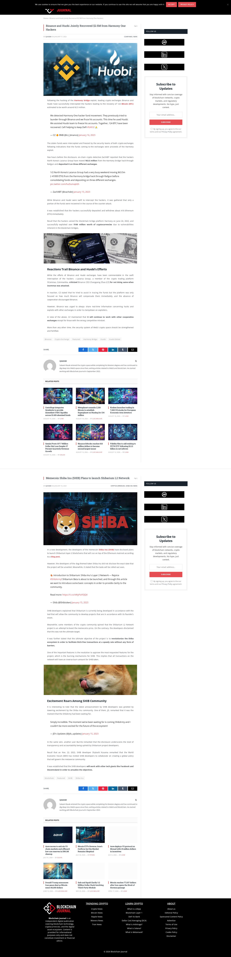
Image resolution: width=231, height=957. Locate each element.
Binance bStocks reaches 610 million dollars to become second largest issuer (90, 446)
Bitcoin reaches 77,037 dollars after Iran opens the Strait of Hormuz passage (123, 885)
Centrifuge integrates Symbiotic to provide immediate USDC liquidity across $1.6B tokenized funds (57, 411)
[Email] (34, 135)
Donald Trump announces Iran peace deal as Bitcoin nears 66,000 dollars (56, 885)
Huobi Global (114, 339)
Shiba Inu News (131, 486)
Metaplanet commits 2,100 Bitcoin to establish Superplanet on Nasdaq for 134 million (91, 411)
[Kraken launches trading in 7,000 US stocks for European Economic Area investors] (122, 396)
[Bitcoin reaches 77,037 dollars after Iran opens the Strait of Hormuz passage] (122, 871)
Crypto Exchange (62, 339)
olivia (59, 857)
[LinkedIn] (34, 121)
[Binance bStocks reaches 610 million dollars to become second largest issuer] (90, 432)
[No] (227, 4)
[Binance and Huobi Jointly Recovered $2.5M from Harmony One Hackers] (90, 69)
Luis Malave (97, 419)
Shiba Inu (80, 778)
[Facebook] (34, 107)
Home (45, 18)
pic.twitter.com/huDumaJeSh (64, 184)
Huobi (103, 339)
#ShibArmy (55, 579)
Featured (76, 339)
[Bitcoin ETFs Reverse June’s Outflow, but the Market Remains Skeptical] (90, 835)
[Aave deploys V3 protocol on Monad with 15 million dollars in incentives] (122, 835)
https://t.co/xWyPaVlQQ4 (74, 594)
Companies (128, 37)
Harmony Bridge (90, 339)
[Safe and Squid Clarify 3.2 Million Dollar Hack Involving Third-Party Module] (90, 871)
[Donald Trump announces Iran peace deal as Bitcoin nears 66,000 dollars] (57, 871)
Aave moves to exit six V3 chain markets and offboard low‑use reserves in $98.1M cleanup (57, 850)
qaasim (48, 37)
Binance (48, 339)
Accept (171, 4)
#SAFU (90, 127)
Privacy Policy (167, 132)
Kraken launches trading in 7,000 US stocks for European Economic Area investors (123, 410)
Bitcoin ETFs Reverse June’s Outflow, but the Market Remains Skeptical (90, 849)
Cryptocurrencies (118, 486)
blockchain (49, 778)
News (135, 37)
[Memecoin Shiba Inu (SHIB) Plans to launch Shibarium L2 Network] (90, 518)
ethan (92, 855)
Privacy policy (187, 4)
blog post (55, 556)
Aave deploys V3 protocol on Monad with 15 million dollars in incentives (123, 849)
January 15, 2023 (82, 191)
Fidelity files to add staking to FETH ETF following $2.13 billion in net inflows (123, 446)
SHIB (70, 778)
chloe (62, 455)
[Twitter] (34, 114)
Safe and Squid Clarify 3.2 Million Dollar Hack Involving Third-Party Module (91, 885)
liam (62, 419)
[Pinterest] (34, 128)
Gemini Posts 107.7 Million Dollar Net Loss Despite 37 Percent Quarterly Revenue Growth (57, 447)
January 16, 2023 (87, 135)
